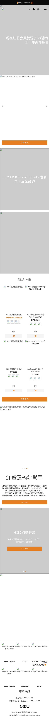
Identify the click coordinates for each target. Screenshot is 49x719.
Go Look (24, 549)
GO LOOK (24, 502)
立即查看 (24, 142)
